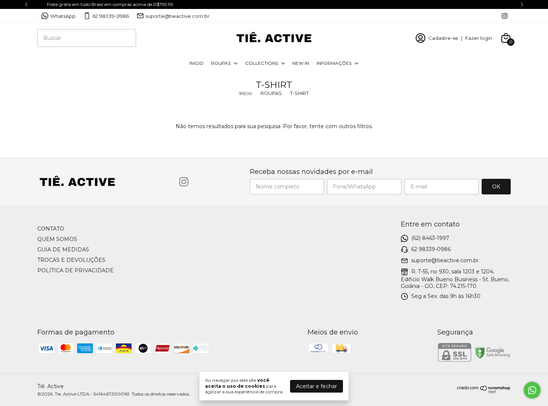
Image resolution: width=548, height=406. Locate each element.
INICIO (196, 63)
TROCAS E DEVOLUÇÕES (71, 260)
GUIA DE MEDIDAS (63, 249)
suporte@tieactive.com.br (177, 16)
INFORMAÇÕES (334, 63)
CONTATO (50, 228)
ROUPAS (221, 63)
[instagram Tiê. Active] (504, 16)
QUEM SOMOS (57, 239)
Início (245, 93)
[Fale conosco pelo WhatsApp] (532, 390)
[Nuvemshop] (484, 391)
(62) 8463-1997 (430, 238)
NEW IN (300, 63)
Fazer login (478, 38)
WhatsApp (63, 16)
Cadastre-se (443, 38)
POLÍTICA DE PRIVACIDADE (75, 270)
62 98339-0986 (110, 16)
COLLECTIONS (261, 63)
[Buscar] (126, 38)
